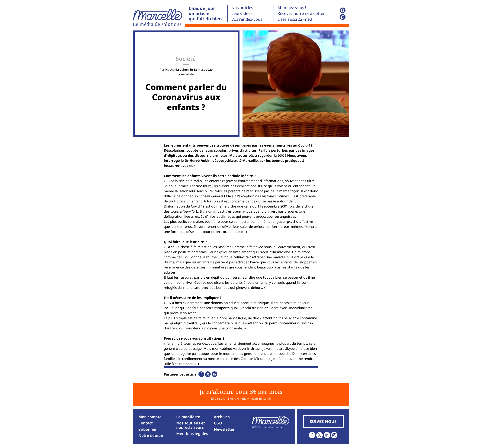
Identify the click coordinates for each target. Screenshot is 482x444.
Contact (145, 423)
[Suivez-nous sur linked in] (327, 435)
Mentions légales (192, 433)
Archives (222, 416)
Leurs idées (241, 13)
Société (186, 59)
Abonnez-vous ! (292, 7)
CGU (218, 423)
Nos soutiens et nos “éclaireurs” (190, 425)
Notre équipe (150, 435)
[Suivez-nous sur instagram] (334, 435)
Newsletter (224, 429)
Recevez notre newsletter (301, 13)
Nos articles (242, 7)
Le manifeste (188, 416)
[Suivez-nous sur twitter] (319, 435)
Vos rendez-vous (246, 19)
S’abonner (147, 429)
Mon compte (150, 416)
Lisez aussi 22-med (295, 19)
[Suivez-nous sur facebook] (312, 435)
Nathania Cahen (177, 70)
